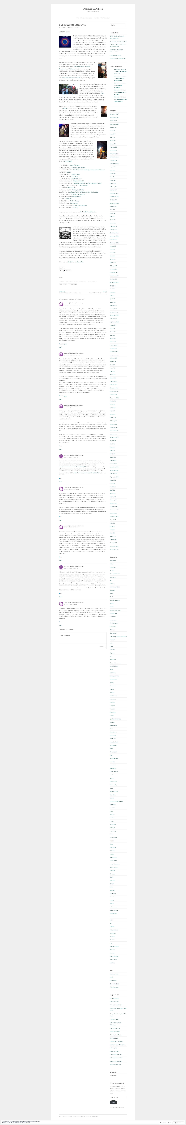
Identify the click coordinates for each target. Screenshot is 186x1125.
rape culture (113, 847)
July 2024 (112, 170)
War (111, 943)
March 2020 (113, 341)
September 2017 (114, 437)
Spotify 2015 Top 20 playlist (88, 212)
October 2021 (113, 279)
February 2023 (113, 226)
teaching (112, 890)
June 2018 (112, 407)
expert (111, 682)
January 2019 (113, 384)
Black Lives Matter (115, 587)
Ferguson (112, 705)
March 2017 (113, 457)
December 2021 (114, 272)
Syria (111, 887)
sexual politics (114, 867)
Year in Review (114, 956)
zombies (112, 963)
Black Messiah (83, 185)
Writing (112, 953)
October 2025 (113, 120)
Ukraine (112, 926)
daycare (112, 653)
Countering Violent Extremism (118, 636)
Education (112, 672)
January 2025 (113, 150)
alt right (112, 570)
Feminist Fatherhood (86, 18)
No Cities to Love (76, 179)
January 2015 (113, 543)
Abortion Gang (114, 1038)
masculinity (113, 765)
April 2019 (112, 374)
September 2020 (114, 322)
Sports (111, 877)
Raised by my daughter (116, 1061)
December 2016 (114, 467)
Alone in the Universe (78, 167)
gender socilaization (115, 719)
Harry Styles (113, 732)
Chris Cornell (113, 613)
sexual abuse (113, 860)
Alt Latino (72, 69)
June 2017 (112, 447)
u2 (110, 923)
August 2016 (113, 480)
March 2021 (113, 302)
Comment (101, 646)
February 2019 (113, 381)
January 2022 (113, 269)
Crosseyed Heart (76, 196)
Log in (111, 977)
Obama (112, 798)
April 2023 (112, 219)
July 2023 (112, 210)
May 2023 (112, 216)
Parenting (112, 804)
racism (112, 841)
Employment (113, 679)
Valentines (113, 933)
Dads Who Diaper (114, 1051)
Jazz (111, 755)
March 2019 (113, 378)
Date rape (112, 649)
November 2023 (114, 196)
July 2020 (112, 328)
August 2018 (113, 401)
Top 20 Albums (73, 284)
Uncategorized (92, 281)
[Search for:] (117, 25)
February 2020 (114, 345)
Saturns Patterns (74, 165)
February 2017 (113, 460)
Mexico (112, 775)
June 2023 (112, 213)
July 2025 (112, 130)
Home (77, 18)
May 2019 (112, 371)
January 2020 (113, 348)
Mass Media (113, 768)
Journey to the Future (116, 1005)
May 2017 (112, 450)
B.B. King (112, 583)
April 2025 (112, 140)
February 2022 (113, 266)
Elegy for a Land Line (115, 55)
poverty (112, 817)
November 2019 (114, 355)
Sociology (112, 874)
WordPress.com (114, 987)
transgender (113, 913)
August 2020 (113, 325)
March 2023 (113, 223)
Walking (112, 940)
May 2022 (112, 256)
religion (112, 854)
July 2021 (112, 289)
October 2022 (113, 239)
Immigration (113, 745)
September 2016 (114, 477)
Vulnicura (69, 199)
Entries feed (113, 980)
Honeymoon (74, 203)
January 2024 (113, 190)
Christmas (113, 616)
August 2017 (113, 440)
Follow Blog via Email (117, 1083)
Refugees (112, 850)
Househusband (114, 742)
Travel (111, 920)
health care (113, 738)
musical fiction (114, 791)
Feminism (113, 699)
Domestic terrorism (115, 663)
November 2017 (114, 430)
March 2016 (113, 496)
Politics (112, 814)
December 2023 (114, 193)
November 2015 (114, 510)
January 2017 (113, 463)
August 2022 (113, 246)
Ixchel (111, 748)
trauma (112, 916)
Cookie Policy (27, 1122)
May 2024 (112, 177)
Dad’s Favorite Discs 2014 (75, 262)
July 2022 (112, 249)
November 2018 (114, 391)
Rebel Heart (71, 187)
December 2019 (114, 351)
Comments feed (114, 984)
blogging (112, 590)
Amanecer (74, 176)
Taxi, (102, 93)
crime (111, 643)
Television (113, 893)
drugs (111, 669)
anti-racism (113, 577)
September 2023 (114, 203)
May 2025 (112, 137)
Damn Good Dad (114, 1001)
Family (112, 689)
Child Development (115, 610)
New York (112, 794)
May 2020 (112, 335)
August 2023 (113, 206)
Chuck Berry (113, 620)
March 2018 (113, 417)
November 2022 (114, 236)
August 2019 (113, 361)
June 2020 (112, 332)
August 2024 (113, 167)
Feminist (112, 702)
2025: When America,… (120, 69)
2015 (61, 284)
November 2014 (114, 549)
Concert (67, 281)
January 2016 (113, 503)
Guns (111, 728)
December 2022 (114, 233)
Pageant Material (78, 181)
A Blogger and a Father (116, 1058)
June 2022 (112, 252)
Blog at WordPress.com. (65, 1116)
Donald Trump (114, 666)
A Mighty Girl (113, 1048)
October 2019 (113, 358)
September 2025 (114, 124)
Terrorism (112, 897)
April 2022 (112, 259)
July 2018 (112, 404)
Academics (113, 560)
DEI (111, 656)
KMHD (65, 108)
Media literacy (114, 771)
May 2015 (112, 529)
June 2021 (112, 292)
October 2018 (113, 394)
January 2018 (113, 424)
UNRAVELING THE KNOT (117, 1041)
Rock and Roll (113, 857)
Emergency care (114, 676)
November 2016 (114, 470)
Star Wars (112, 880)
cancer (112, 603)
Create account (114, 974)
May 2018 (112, 411)
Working (112, 949)
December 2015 (114, 506)
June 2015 (112, 526)
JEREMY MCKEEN (115, 1028)
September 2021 (114, 282)
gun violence (113, 725)
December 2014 (114, 546)
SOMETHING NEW (115, 1031)
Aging (111, 564)
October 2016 (113, 473)
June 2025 (112, 134)
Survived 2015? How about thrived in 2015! (98, 292)
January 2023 (113, 229)
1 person (65, 344)
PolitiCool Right (114, 1019)
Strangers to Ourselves (78, 194)
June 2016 (112, 486)
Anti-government (114, 573)
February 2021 (113, 305)
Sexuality (112, 870)
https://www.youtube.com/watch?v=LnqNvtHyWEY (72, 467)
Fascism (112, 692)
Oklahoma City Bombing (116, 801)
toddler (76, 281)
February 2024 (113, 186)
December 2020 (114, 312)
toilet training (113, 907)
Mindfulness (113, 781)
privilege (112, 827)
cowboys (112, 639)
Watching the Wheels (93, 9)
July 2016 (112, 483)
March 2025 (113, 144)
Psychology (113, 831)
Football (112, 709)
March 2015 (113, 536)
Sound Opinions (79, 66)
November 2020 (114, 315)
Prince (111, 821)
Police (111, 811)
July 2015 (112, 523)
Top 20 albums (83, 281)
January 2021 (113, 308)
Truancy (75, 207)
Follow (113, 1102)
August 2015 (113, 519)
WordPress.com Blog (115, 1064)
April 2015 (112, 533)
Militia (111, 778)
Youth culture (113, 959)
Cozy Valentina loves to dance (71, 78)
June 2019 (112, 368)
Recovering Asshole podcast (102, 18)
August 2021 (113, 285)
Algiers (69, 172)
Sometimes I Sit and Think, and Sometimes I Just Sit (88, 170)
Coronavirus (113, 633)
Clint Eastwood (114, 623)
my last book (68, 161)
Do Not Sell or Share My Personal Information (86, 1116)
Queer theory (113, 837)
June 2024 (112, 173)
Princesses (113, 824)
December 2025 (114, 114)
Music (71, 281)
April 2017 (112, 454)
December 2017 (114, 427)
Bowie (111, 597)
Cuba (111, 646)
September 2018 (114, 397)
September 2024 (114, 163)
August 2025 (113, 127)
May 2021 (112, 295)
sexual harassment (115, 864)
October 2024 (113, 160)
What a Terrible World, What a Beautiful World (87, 183)
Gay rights (112, 712)
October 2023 (113, 200)
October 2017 (113, 434)
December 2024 (114, 153)
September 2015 (114, 516)
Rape (111, 844)
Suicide (112, 883)
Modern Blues (76, 174)
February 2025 (113, 147)
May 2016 (112, 490)
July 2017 (112, 444)
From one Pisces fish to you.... (118, 1044)
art (110, 580)
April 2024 (112, 180)
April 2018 (112, 414)
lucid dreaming (114, 758)
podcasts (112, 808)
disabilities (113, 659)
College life (113, 626)
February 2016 (113, 500)
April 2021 (112, 299)
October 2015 (113, 513)
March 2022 (113, 262)
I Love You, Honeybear (80, 205)
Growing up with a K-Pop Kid (117, 58)
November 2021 (114, 275)
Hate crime (113, 735)
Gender (112, 715)
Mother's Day (113, 785)
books (111, 593)
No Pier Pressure (75, 201)
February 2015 (113, 539)
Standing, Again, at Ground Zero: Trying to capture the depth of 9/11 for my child (118, 44)
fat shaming (113, 696)
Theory (112, 900)
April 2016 (112, 493)
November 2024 (114, 157)
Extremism (113, 686)
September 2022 (114, 243)
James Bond (113, 752)
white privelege (114, 946)
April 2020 (112, 338)
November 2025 (114, 117)
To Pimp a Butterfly (78, 190)
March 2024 (113, 183)
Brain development (115, 600)
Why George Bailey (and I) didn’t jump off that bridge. (70, 292)
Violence (112, 936)
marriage (112, 761)
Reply (60, 347)
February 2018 (113, 421)
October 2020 (113, 318)
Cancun (112, 606)
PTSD (111, 834)
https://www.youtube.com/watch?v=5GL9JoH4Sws (87, 472)
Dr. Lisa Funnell (114, 998)
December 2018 (114, 388)
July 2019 (112, 365)
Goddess (112, 722)
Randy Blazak (75, 27)
